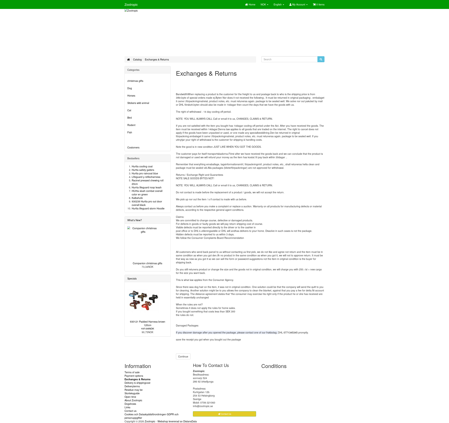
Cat (129, 110)
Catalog (137, 59)
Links (127, 407)
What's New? (134, 220)
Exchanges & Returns (157, 59)
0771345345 (291, 332)
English (278, 4)
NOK (264, 4)
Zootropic (131, 4)
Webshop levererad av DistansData (177, 421)
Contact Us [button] (225, 413)
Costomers (133, 147)
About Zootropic (133, 400)
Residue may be (134, 389)
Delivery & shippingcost (137, 382)
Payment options (134, 375)
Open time (130, 396)
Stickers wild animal (138, 103)
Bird (129, 117)
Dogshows (130, 403)
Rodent (131, 125)
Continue (183, 356)
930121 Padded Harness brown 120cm (147, 323)
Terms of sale (132, 372)
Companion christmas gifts (147, 263)
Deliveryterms (132, 386)
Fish (129, 132)
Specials (132, 278)
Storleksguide (132, 393)
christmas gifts (135, 81)
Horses (131, 95)
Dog (129, 88)
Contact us (130, 410)
